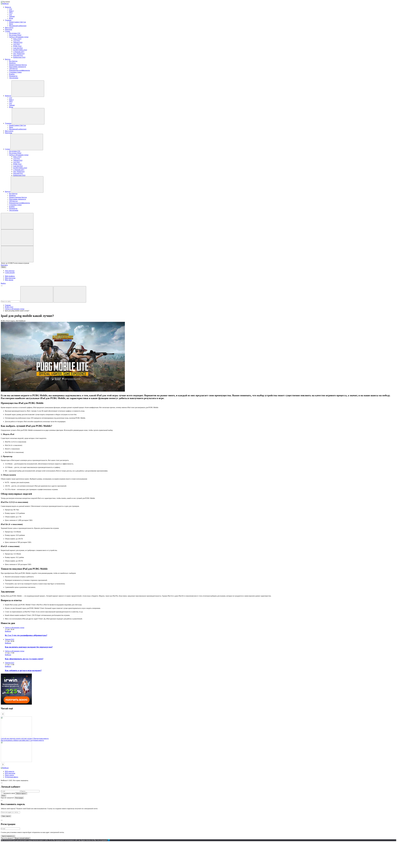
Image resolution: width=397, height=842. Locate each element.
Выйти (3, 283)
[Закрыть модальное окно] (1, 800)
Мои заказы (9, 280)
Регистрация (19, 798)
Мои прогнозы (10, 278)
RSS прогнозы (10, 773)
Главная (8, 305)
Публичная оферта (11, 777)
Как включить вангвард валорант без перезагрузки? (29, 647)
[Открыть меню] (1, 285)
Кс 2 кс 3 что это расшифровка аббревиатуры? (26, 635)
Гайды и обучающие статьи (14, 309)
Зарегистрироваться (8, 836)
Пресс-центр (9, 775)
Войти (3, 795)
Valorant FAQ (9, 639)
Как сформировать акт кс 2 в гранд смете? (24, 659)
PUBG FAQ (9, 307)
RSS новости (9, 771)
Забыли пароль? (21, 793)
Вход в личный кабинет (22, 838)
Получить (4, 265)
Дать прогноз (9, 271)
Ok (109, 840)
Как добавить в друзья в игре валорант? (23, 670)
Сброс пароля (6, 816)
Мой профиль (10, 276)
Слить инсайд (10, 272)
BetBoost (8, 631)
